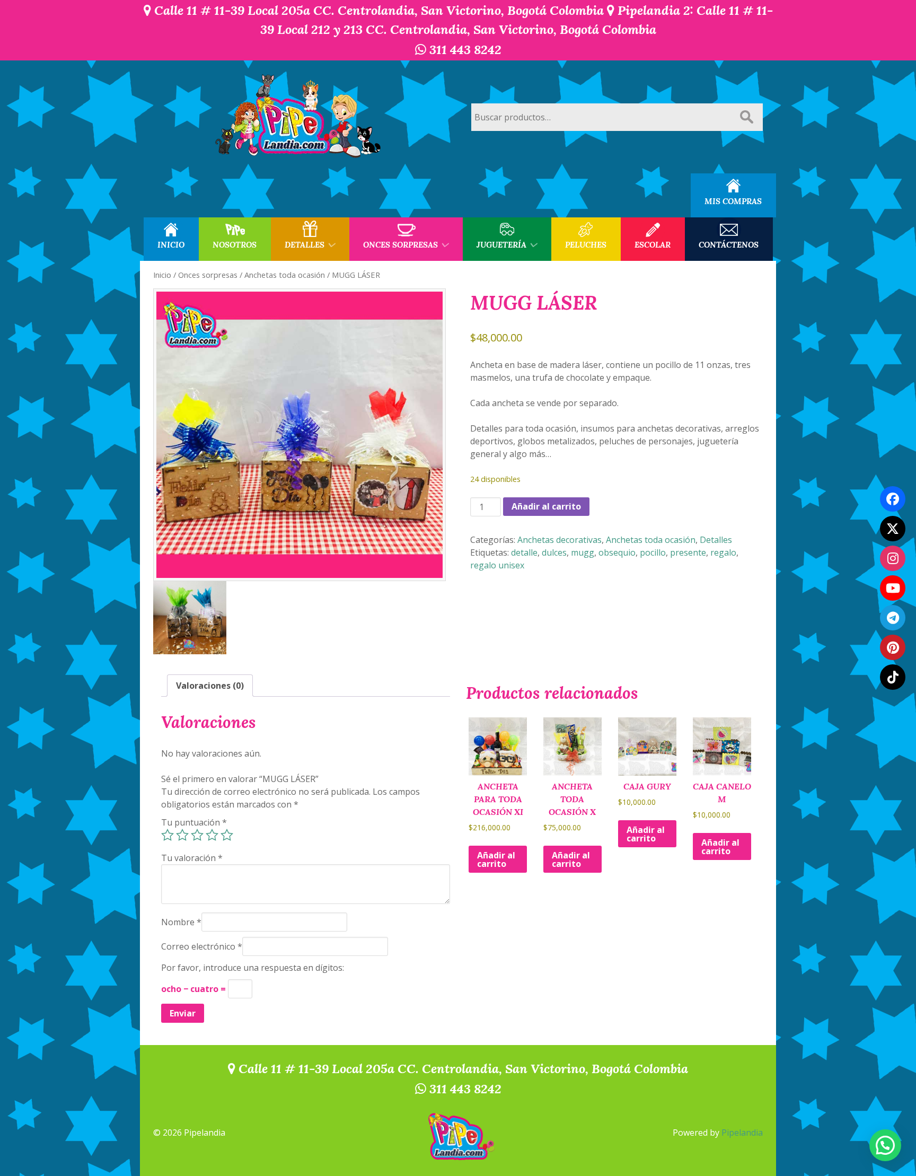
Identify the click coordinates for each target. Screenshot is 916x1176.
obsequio (617, 552)
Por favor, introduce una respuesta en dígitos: (252, 967)
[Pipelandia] (299, 117)
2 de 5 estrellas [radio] (182, 835)
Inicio (162, 274)
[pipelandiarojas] (892, 588)
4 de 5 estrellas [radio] (212, 835)
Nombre (181, 922)
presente (688, 552)
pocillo (653, 552)
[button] (885, 1145)
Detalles (716, 540)
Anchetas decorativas (559, 540)
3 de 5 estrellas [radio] (197, 835)
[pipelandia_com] (892, 558)
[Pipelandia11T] (892, 528)
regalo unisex (497, 565)
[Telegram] (892, 617)
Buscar (746, 117)
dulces (554, 552)
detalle (524, 552)
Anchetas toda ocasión (284, 274)
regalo (723, 552)
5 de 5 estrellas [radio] (227, 835)
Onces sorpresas (207, 274)
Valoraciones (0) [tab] (210, 685)
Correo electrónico (201, 946)
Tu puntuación (194, 822)
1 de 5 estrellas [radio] (167, 835)
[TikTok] (892, 677)
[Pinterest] (892, 647)
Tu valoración (192, 858)
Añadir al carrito (546, 506)
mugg (582, 552)
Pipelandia (742, 1132)
